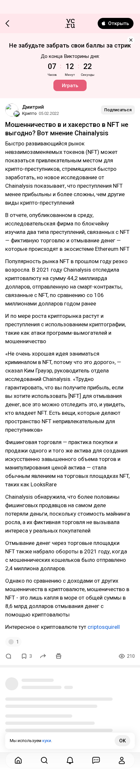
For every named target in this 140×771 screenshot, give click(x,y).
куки (46, 740)
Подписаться (118, 109)
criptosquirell (104, 627)
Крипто (29, 113)
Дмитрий (33, 107)
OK (122, 741)
